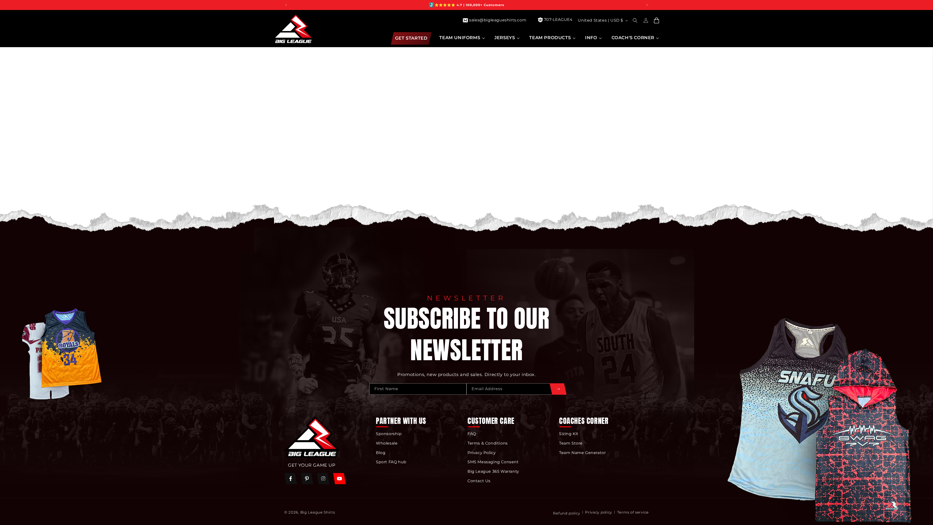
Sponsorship (389, 433)
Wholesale (386, 443)
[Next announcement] (647, 4)
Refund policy (566, 513)
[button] (461, 38)
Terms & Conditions (487, 443)
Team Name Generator (582, 452)
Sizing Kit (569, 433)
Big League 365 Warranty (493, 471)
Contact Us (479, 481)
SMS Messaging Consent (493, 462)
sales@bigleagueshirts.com (497, 20)
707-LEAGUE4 (558, 19)
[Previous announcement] (286, 4)
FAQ (471, 433)
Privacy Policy (481, 452)
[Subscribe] (558, 389)
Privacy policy (598, 512)
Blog (380, 452)
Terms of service (633, 512)
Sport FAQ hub (391, 462)
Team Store (571, 443)
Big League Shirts (317, 512)
